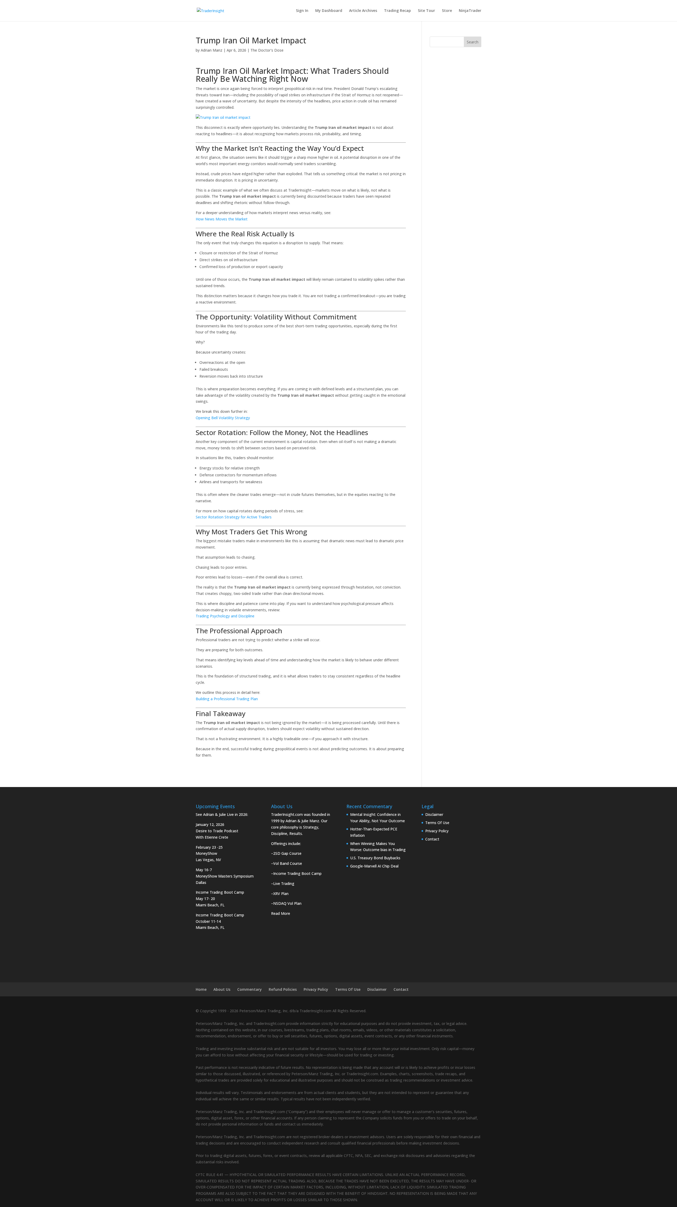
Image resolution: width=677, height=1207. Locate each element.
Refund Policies (283, 989)
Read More (280, 913)
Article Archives (363, 11)
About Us (221, 989)
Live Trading (283, 883)
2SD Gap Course (287, 853)
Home (201, 989)
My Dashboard (328, 11)
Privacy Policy (437, 830)
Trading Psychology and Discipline (225, 615)
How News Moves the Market (222, 218)
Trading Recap (397, 11)
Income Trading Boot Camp (297, 873)
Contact (432, 839)
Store (447, 11)
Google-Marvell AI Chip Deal (374, 866)
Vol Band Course (287, 863)
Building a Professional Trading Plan (227, 698)
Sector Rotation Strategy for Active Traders (234, 516)
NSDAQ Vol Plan (287, 903)
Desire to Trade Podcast (217, 830)
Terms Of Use (437, 822)
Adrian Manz (211, 50)
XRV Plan (281, 893)
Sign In (302, 11)
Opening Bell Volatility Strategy (223, 417)
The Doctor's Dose (266, 50)
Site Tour (426, 11)
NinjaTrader (470, 11)
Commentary (249, 989)
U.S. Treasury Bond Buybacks (375, 857)
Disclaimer (434, 814)
